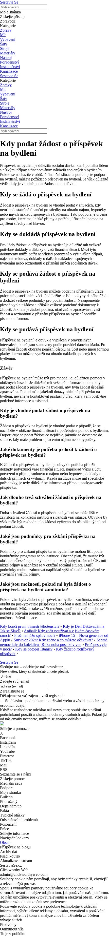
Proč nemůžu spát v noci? (34, 635)
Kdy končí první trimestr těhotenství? (29, 626)
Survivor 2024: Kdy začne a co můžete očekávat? (53, 640)
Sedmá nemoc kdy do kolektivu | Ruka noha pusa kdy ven (53, 642)
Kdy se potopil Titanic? (33, 649)
